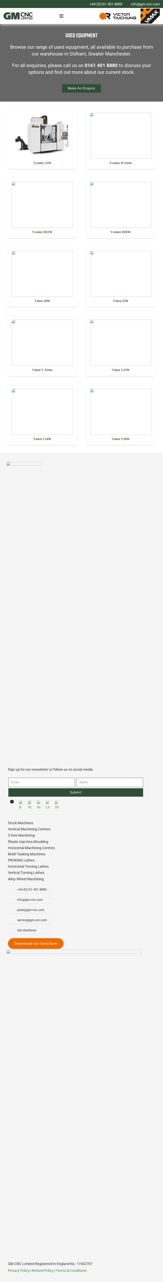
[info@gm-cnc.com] (12, 899)
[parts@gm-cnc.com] (12, 910)
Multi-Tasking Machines (27, 854)
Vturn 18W (42, 301)
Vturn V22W (121, 370)
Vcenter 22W (42, 163)
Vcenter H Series (120, 163)
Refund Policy (42, 1270)
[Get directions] (12, 930)
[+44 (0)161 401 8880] (12, 889)
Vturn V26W (121, 439)
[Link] (18, 16)
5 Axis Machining (21, 835)
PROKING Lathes (21, 860)
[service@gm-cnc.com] (12, 920)
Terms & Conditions (71, 1270)
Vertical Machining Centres (29, 829)
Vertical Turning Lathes (26, 872)
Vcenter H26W (121, 232)
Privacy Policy (19, 1270)
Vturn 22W (120, 301)
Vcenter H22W (42, 232)
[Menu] (62, 16)
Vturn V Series (42, 370)
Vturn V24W (42, 439)
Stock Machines (20, 823)
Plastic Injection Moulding (28, 842)
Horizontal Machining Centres (31, 848)
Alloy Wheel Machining (26, 879)
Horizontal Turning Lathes (28, 866)
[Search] (91, 16)
